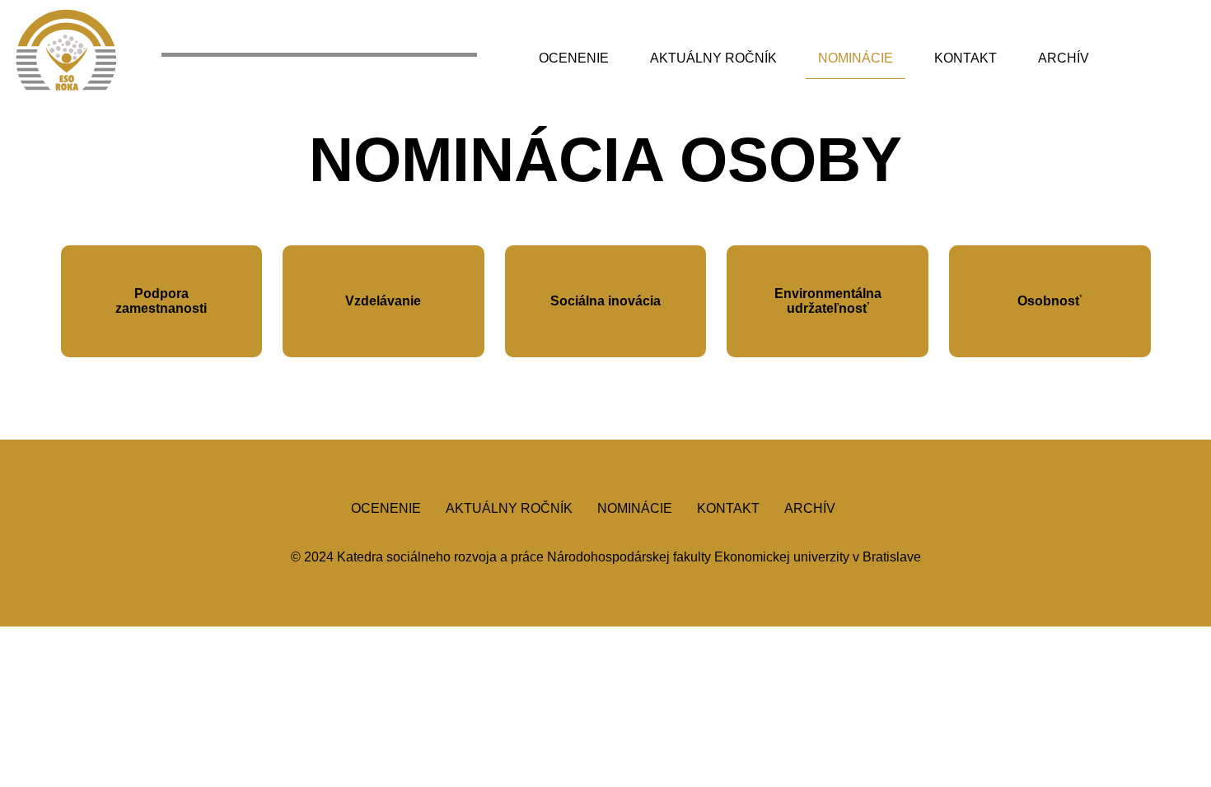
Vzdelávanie (383, 301)
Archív (1063, 58)
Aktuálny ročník (713, 58)
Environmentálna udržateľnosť (827, 300)
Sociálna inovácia (605, 301)
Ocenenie (574, 58)
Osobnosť (1049, 301)
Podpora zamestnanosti (161, 300)
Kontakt (965, 58)
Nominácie (855, 58)
